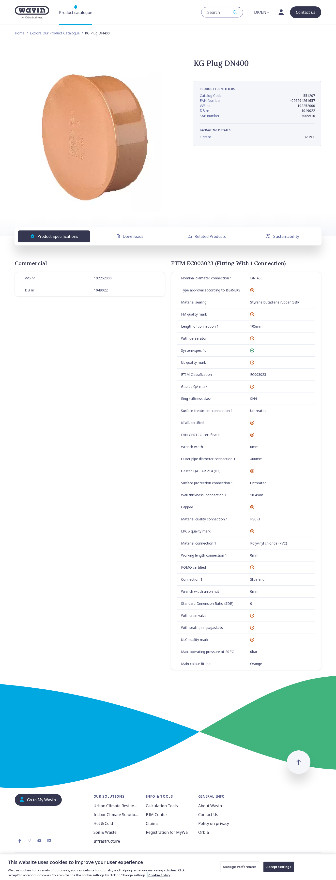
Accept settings (278, 867)
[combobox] (222, 12)
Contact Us (208, 814)
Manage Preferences (240, 867)
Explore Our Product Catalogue (55, 33)
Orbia (203, 832)
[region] (168, 867)
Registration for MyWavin (169, 832)
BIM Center (156, 814)
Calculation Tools (162, 805)
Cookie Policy (159, 875)
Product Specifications (57, 236)
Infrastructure (106, 841)
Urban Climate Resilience (116, 805)
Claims (152, 823)
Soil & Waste (105, 832)
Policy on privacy (213, 823)
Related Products (210, 236)
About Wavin (210, 805)
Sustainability (286, 236)
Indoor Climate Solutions (116, 814)
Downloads (133, 236)
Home (20, 33)
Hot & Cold (103, 823)
